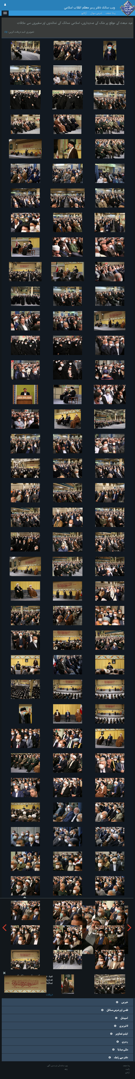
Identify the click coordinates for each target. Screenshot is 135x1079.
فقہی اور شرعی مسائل (117, 1010)
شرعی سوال (96, 13)
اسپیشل (124, 1018)
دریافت (49, 994)
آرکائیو (84, 13)
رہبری (125, 1042)
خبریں (124, 1002)
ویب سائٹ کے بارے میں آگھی (57, 1065)
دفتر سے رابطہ (121, 1058)
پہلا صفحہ (110, 13)
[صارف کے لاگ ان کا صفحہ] (5, 5)
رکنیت (128, 1069)
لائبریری (123, 1026)
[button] (5, 13)
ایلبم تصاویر (121, 1034)
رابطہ (66, 1069)
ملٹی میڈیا (123, 1050)
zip (6, 32)
